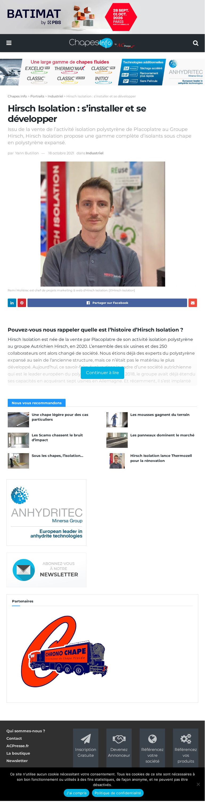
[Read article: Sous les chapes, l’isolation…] (18, 460)
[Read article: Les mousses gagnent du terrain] (117, 419)
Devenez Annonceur (119, 752)
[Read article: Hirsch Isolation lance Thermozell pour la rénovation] (117, 460)
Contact (14, 738)
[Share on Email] (192, 303)
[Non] (198, 784)
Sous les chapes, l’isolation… (57, 455)
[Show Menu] (8, 43)
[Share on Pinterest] (22, 303)
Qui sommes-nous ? (25, 731)
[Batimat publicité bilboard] (102, 16)
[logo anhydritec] (46, 512)
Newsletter (17, 760)
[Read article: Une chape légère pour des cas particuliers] (18, 419)
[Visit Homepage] (102, 43)
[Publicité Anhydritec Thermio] (102, 71)
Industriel (94, 153)
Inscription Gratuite (85, 752)
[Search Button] (195, 43)
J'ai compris (76, 793)
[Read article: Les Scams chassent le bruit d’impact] (18, 440)
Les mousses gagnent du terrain (160, 414)
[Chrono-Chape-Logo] (63, 650)
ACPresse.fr (17, 745)
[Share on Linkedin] (12, 303)
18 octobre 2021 (61, 153)
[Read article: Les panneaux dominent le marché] (117, 440)
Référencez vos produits (186, 755)
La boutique (18, 753)
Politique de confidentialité (118, 793)
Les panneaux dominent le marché (162, 435)
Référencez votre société (152, 755)
